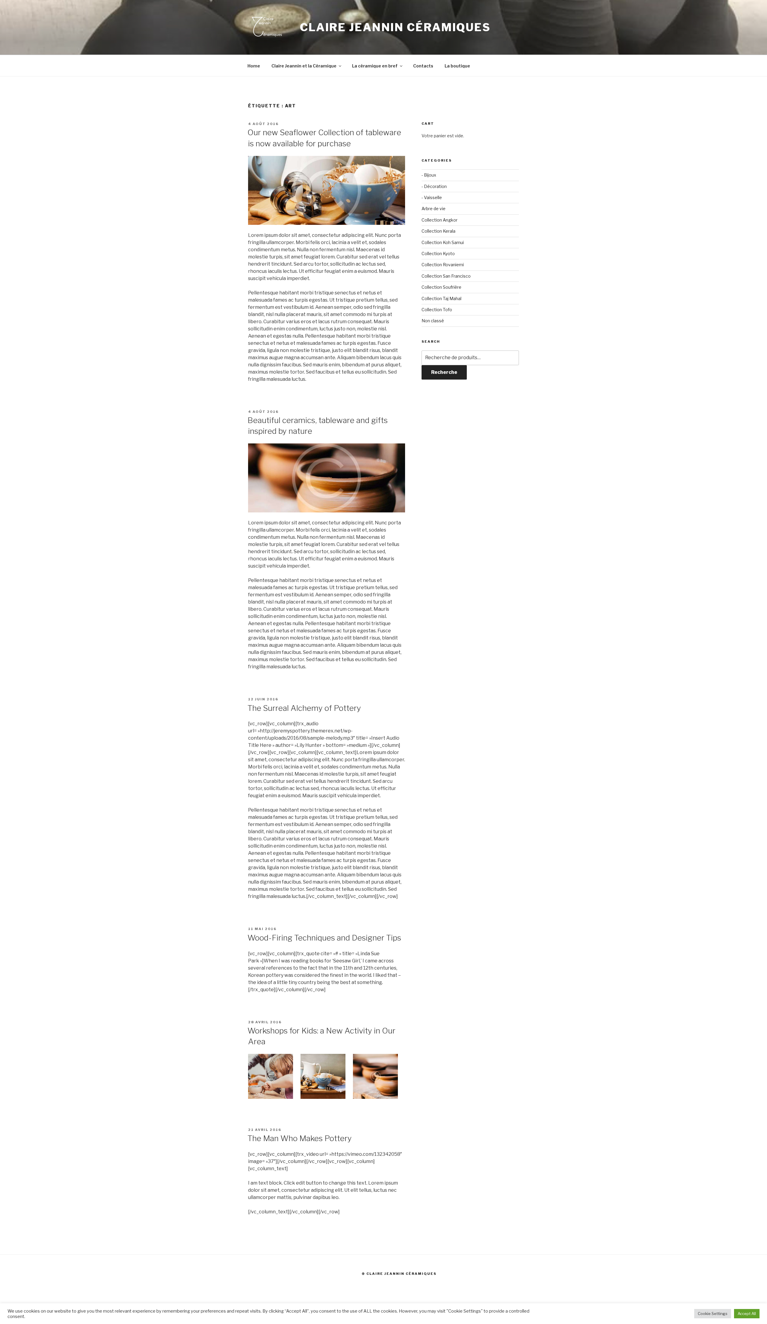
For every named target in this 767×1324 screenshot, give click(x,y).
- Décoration (434, 186)
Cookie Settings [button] (712, 1313)
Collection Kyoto (438, 253)
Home (253, 65)
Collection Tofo (437, 309)
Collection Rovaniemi (443, 264)
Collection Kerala (438, 231)
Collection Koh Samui (443, 242)
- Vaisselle (432, 197)
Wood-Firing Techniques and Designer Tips (324, 937)
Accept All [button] (747, 1313)
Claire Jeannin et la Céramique (303, 65)
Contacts (423, 65)
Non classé (433, 320)
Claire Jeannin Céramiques (395, 27)
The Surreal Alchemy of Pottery (304, 708)
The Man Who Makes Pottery (299, 1138)
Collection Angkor (440, 219)
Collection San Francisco (446, 276)
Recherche (444, 372)
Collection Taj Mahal (441, 298)
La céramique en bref (375, 65)
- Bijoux (429, 174)
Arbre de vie (434, 208)
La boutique (457, 65)
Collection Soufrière (441, 287)
